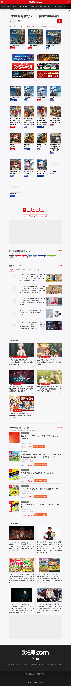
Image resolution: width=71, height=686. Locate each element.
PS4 (35, 257)
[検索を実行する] (59, 21)
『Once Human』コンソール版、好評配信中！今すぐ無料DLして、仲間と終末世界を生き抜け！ (21, 389)
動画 (60, 6)
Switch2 (9, 6)
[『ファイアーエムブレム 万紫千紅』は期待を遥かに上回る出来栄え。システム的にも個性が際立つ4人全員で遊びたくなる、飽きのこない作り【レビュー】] (49, 595)
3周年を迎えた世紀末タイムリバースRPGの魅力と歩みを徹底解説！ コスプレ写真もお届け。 (49, 389)
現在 (11, 270)
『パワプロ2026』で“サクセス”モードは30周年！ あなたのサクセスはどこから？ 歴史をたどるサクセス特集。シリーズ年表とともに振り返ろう (49, 577)
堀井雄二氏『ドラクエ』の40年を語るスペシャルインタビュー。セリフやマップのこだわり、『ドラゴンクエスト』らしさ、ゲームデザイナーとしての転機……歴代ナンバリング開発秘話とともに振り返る (49, 547)
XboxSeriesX (51, 257)
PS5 (20, 6)
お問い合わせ (11, 664)
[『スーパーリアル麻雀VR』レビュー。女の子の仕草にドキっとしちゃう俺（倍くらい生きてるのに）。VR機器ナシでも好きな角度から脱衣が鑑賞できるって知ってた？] (54, 289)
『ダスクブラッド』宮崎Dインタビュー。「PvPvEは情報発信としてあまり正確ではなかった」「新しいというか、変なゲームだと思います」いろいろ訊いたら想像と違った (21, 608)
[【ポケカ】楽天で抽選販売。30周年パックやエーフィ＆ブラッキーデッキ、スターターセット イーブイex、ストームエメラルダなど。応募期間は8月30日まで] (54, 277)
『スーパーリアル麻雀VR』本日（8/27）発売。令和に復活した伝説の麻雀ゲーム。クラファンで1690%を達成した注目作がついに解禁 (32, 301)
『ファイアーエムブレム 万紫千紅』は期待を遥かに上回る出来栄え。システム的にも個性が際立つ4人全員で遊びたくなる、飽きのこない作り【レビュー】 (49, 608)
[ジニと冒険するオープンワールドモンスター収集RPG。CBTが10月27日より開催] (49, 350)
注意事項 (41, 664)
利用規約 (33, 664)
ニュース (54, 6)
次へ (46, 210)
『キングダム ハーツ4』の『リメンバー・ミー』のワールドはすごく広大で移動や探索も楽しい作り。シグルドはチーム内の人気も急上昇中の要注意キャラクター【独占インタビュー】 (32, 325)
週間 (24, 270)
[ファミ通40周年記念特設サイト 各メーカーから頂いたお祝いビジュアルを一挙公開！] (21, 403)
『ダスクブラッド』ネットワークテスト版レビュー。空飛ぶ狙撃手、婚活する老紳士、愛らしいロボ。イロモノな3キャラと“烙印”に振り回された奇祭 (21, 545)
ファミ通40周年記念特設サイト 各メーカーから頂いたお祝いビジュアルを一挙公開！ (21, 415)
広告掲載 (61, 664)
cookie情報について (51, 664)
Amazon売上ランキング (19, 427)
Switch (15, 6)
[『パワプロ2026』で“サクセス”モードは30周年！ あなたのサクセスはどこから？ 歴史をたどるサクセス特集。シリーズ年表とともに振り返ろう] (49, 565)
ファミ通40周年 (17, 410)
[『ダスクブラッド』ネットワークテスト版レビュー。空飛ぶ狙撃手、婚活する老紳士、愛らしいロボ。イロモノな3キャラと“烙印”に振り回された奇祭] (21, 533)
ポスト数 (36, 270)
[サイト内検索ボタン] (69, 2)
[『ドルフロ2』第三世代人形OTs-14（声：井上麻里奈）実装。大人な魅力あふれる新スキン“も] (21, 350)
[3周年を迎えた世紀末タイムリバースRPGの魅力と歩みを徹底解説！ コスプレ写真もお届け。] (49, 377)
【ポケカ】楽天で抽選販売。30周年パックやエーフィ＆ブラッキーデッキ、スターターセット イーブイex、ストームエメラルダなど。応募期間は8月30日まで (32, 277)
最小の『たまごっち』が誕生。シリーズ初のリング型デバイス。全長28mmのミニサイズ (32, 312)
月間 (29, 270)
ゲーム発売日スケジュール (20, 251)
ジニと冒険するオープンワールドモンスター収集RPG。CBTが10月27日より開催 (49, 362)
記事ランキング (15, 265)
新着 (3, 6)
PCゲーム (26, 6)
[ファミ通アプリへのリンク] (30, 674)
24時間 (18, 270)
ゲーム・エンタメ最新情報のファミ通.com (11, 10)
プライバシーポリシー (22, 664)
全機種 (14, 26)
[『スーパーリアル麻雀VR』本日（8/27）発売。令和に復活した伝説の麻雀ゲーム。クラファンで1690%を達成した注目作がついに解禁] (54, 301)
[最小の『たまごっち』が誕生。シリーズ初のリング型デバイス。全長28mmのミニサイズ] (54, 313)
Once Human (16, 383)
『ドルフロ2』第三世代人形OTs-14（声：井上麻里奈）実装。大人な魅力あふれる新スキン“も (21, 362)
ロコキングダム (45, 357)
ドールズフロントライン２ (20, 357)
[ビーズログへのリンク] (42, 674)
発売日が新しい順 (32, 26)
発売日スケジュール (36, 6)
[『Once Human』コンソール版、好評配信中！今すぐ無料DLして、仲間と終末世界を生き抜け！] (21, 377)
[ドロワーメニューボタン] (2, 2)
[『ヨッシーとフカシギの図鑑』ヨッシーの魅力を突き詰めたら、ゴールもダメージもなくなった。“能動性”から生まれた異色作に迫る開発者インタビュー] (21, 565)
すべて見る (59, 250)
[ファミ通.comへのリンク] (35, 2)
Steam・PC (42, 257)
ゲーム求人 (47, 6)
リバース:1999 (45, 383)
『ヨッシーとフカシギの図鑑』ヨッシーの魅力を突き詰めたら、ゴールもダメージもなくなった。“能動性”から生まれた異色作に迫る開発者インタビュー (21, 578)
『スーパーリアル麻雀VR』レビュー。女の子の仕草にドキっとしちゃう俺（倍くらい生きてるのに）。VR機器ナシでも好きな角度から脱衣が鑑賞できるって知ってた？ (32, 289)
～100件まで (51, 26)
